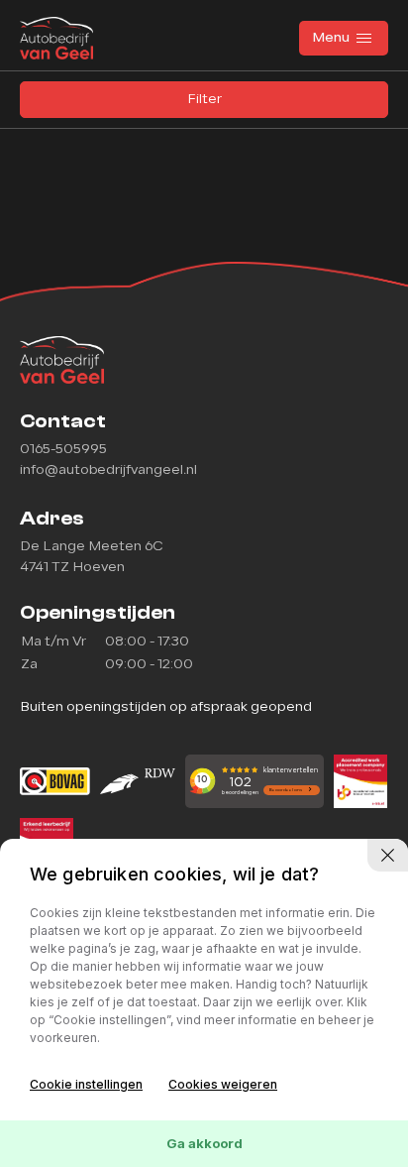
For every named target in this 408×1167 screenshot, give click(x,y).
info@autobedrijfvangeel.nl (108, 470)
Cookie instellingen (86, 1084)
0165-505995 (63, 449)
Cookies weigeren (222, 1084)
